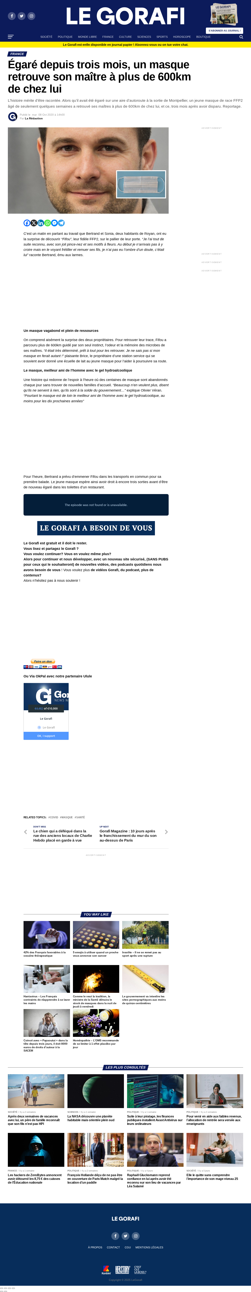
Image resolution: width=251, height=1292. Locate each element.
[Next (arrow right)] (5, 1291)
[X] (33, 223)
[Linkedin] (40, 223)
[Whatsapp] (47, 223)
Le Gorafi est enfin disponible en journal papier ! (125, 44)
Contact (113, 1247)
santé (80, 817)
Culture (125, 36)
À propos (95, 1247)
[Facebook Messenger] (54, 223)
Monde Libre (87, 36)
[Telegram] (61, 223)
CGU (128, 1247)
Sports (162, 36)
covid (54, 817)
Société (46, 36)
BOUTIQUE (203, 36)
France (108, 36)
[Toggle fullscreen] (9, 1288)
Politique (65, 36)
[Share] (5, 1288)
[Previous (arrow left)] (1, 1291)
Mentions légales (149, 1247)
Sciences (144, 36)
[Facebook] (27, 223)
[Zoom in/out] (13, 1288)
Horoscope (182, 36)
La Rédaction (34, 118)
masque (67, 817)
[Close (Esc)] (1, 1288)
